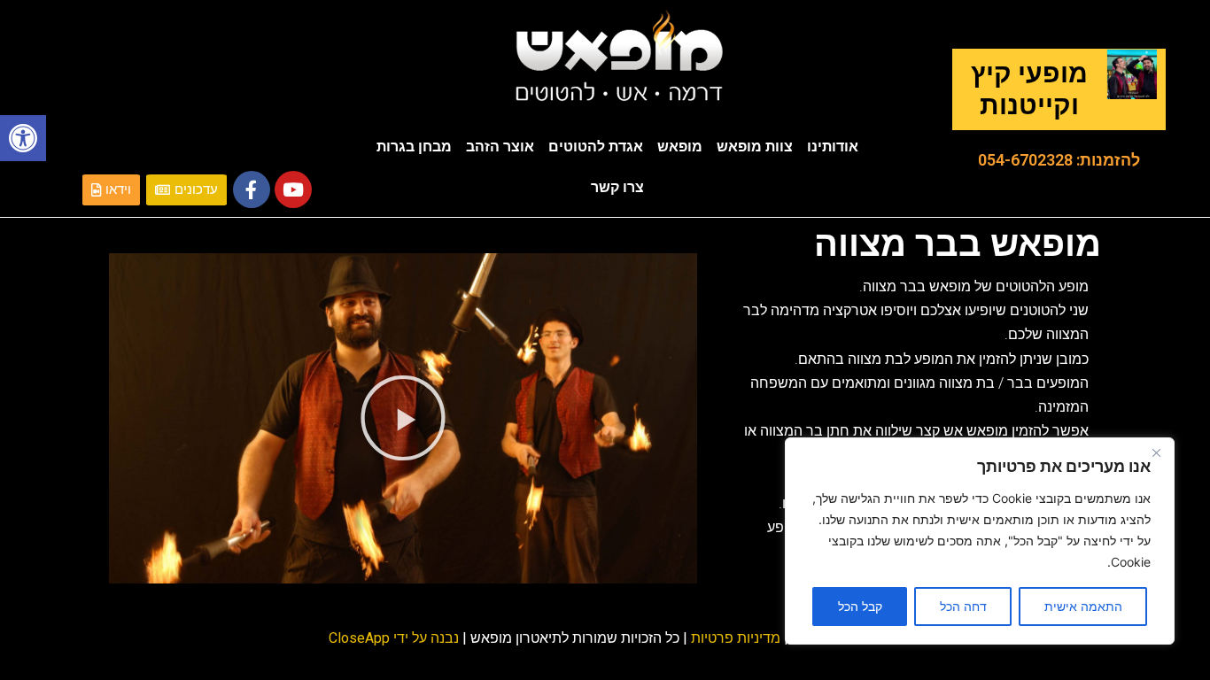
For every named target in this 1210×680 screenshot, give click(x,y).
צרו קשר (617, 187)
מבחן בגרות (414, 146)
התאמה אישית (1083, 606)
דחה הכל (963, 606)
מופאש (679, 146)
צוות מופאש (755, 146)
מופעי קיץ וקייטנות (1029, 89)
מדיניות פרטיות (735, 638)
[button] (23, 138)
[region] (980, 541)
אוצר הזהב (500, 146)
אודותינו (832, 146)
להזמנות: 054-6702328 (1059, 160)
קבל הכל (860, 606)
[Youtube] (293, 189)
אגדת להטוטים (595, 146)
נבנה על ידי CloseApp (394, 638)
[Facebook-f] (251, 189)
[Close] (1156, 452)
